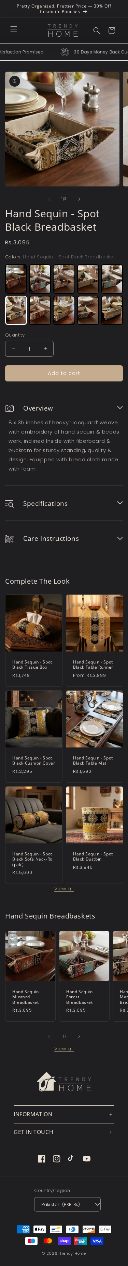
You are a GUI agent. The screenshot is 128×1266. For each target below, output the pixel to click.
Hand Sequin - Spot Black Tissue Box (32, 664)
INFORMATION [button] (33, 1114)
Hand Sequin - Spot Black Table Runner (93, 664)
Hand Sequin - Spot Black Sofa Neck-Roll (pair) (33, 859)
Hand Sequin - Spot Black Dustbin (93, 856)
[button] (13, 29)
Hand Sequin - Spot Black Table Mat (93, 760)
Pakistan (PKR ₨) (60, 1204)
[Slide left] (49, 199)
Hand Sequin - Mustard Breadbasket (27, 997)
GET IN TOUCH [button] (33, 1132)
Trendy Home (73, 1253)
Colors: (60, 257)
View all (64, 888)
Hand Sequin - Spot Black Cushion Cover (33, 760)
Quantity (15, 335)
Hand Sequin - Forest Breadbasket (81, 997)
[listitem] (16, 279)
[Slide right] (79, 199)
